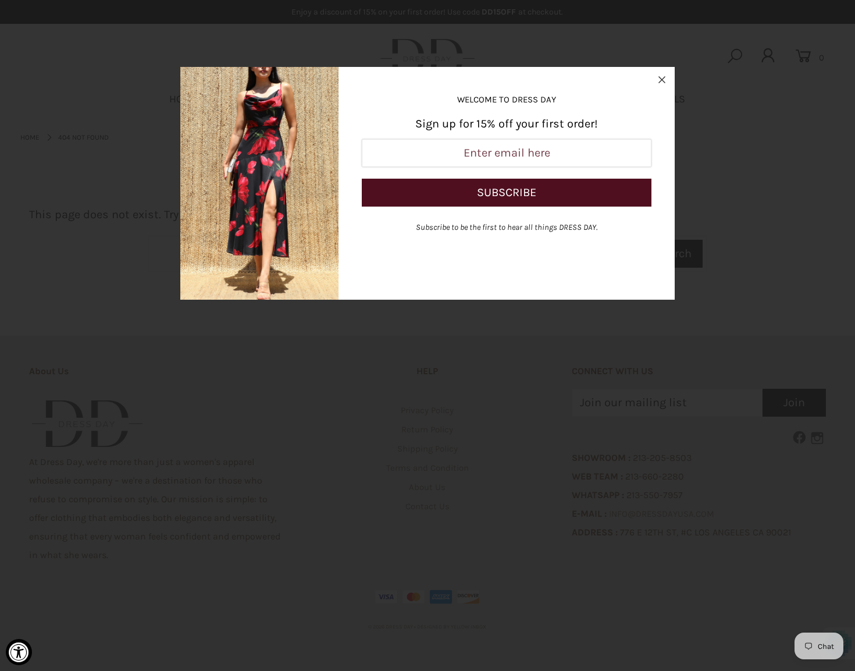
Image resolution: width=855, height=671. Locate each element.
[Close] (662, 80)
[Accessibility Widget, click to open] (19, 652)
